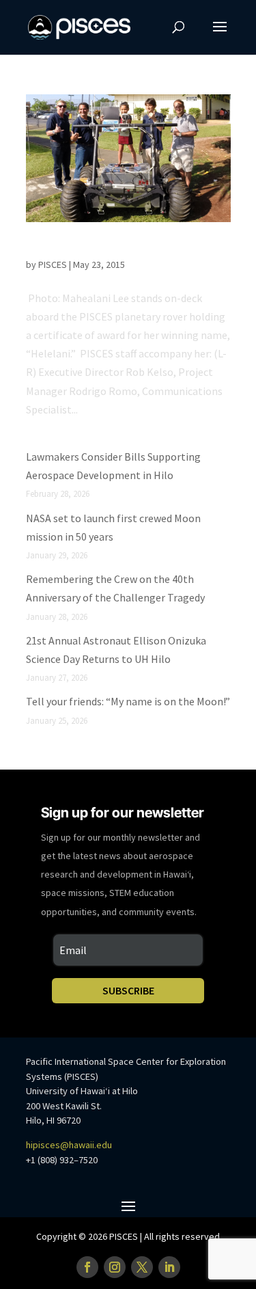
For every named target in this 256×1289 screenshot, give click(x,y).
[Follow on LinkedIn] (169, 1267)
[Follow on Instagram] (115, 1267)
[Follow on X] (142, 1267)
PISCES (52, 264)
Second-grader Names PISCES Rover (123, 249)
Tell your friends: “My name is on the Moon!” (128, 701)
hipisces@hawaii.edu (69, 1145)
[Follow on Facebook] (87, 1267)
